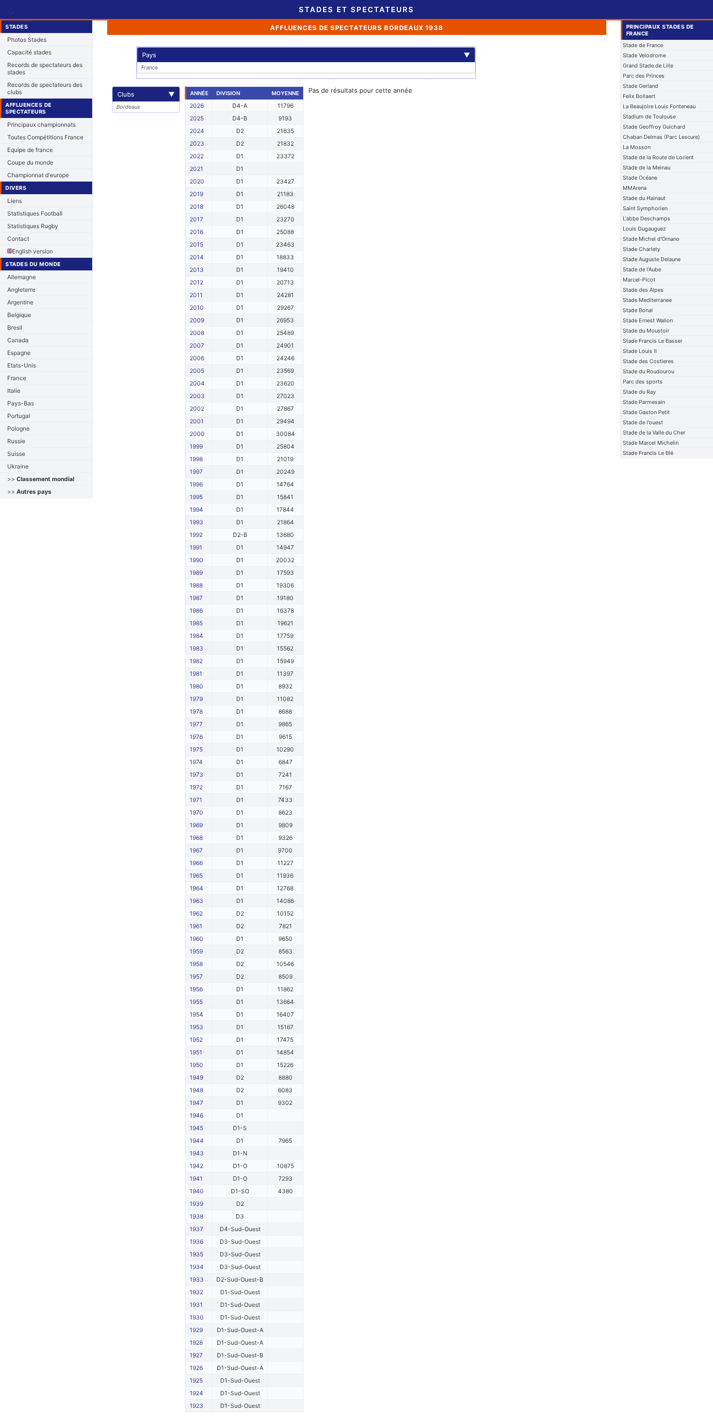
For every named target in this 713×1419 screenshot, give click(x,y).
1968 (196, 837)
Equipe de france (30, 149)
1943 (197, 1153)
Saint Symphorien (645, 208)
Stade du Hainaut (644, 198)
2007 (197, 345)
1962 (196, 913)
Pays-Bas (20, 403)
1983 (196, 648)
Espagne (19, 352)
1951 (196, 1052)
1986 (196, 610)
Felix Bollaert (639, 96)
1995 (196, 497)
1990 (196, 560)
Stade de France (643, 45)
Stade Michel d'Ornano (651, 238)
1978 (196, 711)
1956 (196, 989)
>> (40, 479)
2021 (196, 168)
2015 (196, 244)
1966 (196, 863)
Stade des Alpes (643, 289)
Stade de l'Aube (642, 269)
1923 (196, 1405)
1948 (196, 1090)
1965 (196, 875)
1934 (197, 1266)
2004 (197, 383)
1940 (197, 1191)
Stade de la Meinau (646, 167)
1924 (196, 1393)
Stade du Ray (639, 391)
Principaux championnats (41, 124)
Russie (16, 441)
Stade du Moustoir (646, 330)
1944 (197, 1140)
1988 (196, 585)
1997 (196, 471)
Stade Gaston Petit (646, 412)
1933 (197, 1279)
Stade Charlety (641, 249)
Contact (18, 238)
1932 (196, 1292)
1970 (196, 812)
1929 (196, 1330)
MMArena (635, 187)
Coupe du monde (30, 162)
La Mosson (636, 147)
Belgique (19, 314)
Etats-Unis (21, 365)
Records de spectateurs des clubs (44, 88)
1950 (196, 1064)
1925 (196, 1380)
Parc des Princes (643, 75)
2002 (197, 408)
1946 (196, 1115)
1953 (196, 1027)
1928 (196, 1342)
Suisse (16, 453)
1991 (196, 547)
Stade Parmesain (644, 402)
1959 (196, 951)
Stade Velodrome (644, 55)
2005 (197, 370)
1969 (196, 825)
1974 (196, 762)
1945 (196, 1128)
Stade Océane (640, 177)
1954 (196, 1014)
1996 (196, 484)
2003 (197, 396)
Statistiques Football (35, 213)
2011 (196, 295)
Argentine (20, 302)
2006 (197, 358)
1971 (196, 799)
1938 (196, 1216)
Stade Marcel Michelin (651, 442)
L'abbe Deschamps (646, 218)
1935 (196, 1254)
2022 (197, 156)
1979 (196, 698)
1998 (196, 459)
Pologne (18, 428)
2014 (197, 257)
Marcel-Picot (639, 279)
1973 (196, 774)
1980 (196, 686)
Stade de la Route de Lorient (658, 157)
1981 (196, 673)
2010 (197, 307)
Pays (306, 55)
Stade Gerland (640, 86)
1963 (196, 900)
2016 (196, 231)
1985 (196, 623)
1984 (196, 635)
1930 (197, 1317)
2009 (197, 320)
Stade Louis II (640, 351)
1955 (196, 1001)
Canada (18, 340)
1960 (196, 938)
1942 (196, 1165)
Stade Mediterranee (647, 300)
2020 (197, 181)
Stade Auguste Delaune (652, 259)
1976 (196, 736)
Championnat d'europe (38, 175)
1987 (196, 597)
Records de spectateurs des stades (44, 68)
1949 (196, 1077)
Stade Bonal (638, 310)
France (16, 378)
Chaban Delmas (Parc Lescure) (661, 137)
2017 (196, 219)
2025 (197, 118)
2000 (197, 433)
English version (32, 251)
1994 (196, 509)
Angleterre (21, 289)
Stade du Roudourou (648, 371)
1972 (196, 787)
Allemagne (21, 277)
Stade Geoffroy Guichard (654, 126)
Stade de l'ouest (643, 422)
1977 (196, 724)
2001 (197, 421)
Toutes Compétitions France (45, 137)
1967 (196, 850)
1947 (196, 1102)
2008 (197, 332)
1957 (196, 976)
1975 (196, 749)
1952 (196, 1039)
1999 (196, 446)
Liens (14, 200)
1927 (196, 1355)
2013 (197, 269)
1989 (196, 572)
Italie (13, 390)
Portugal (18, 415)
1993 (196, 522)
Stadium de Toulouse (649, 116)
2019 (196, 194)
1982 (196, 661)
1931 (196, 1304)
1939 (196, 1203)
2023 (197, 143)
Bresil (14, 327)
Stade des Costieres (648, 361)
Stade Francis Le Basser (652, 340)
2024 (197, 130)
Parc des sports (643, 381)
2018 (196, 206)
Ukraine (18, 466)
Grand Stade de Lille (648, 65)
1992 (196, 534)
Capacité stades (29, 52)
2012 (196, 282)
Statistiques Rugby (32, 226)
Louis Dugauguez (644, 228)
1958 (196, 964)
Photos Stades (27, 39)
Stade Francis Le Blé (648, 453)
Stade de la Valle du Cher (654, 432)
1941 (196, 1178)
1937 (196, 1229)
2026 (197, 105)
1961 (196, 926)
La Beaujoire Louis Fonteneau (659, 106)
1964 (196, 888)
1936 (196, 1241)
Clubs (146, 94)
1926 (196, 1367)
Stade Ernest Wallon (648, 320)
